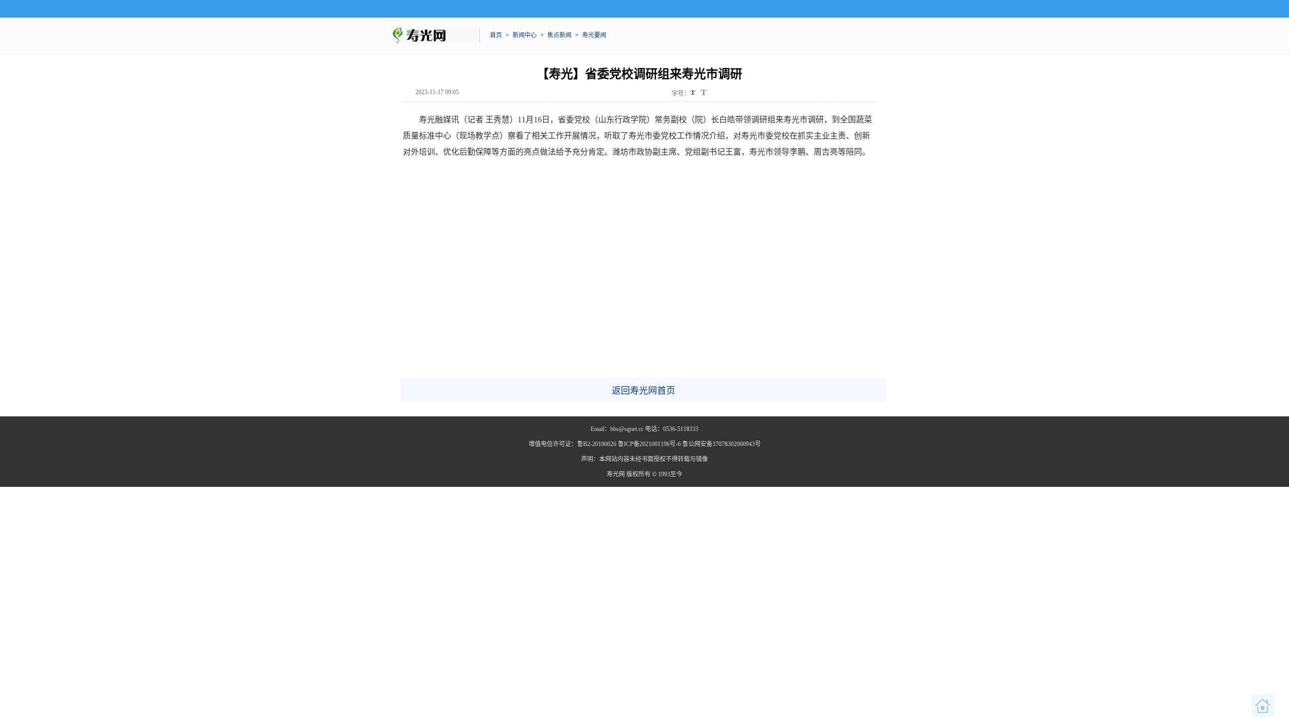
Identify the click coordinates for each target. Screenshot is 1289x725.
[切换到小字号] (693, 93)
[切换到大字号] (703, 92)
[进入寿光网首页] (1263, 705)
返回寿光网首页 (643, 391)
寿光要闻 (594, 35)
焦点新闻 (559, 35)
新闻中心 (525, 35)
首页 (496, 35)
